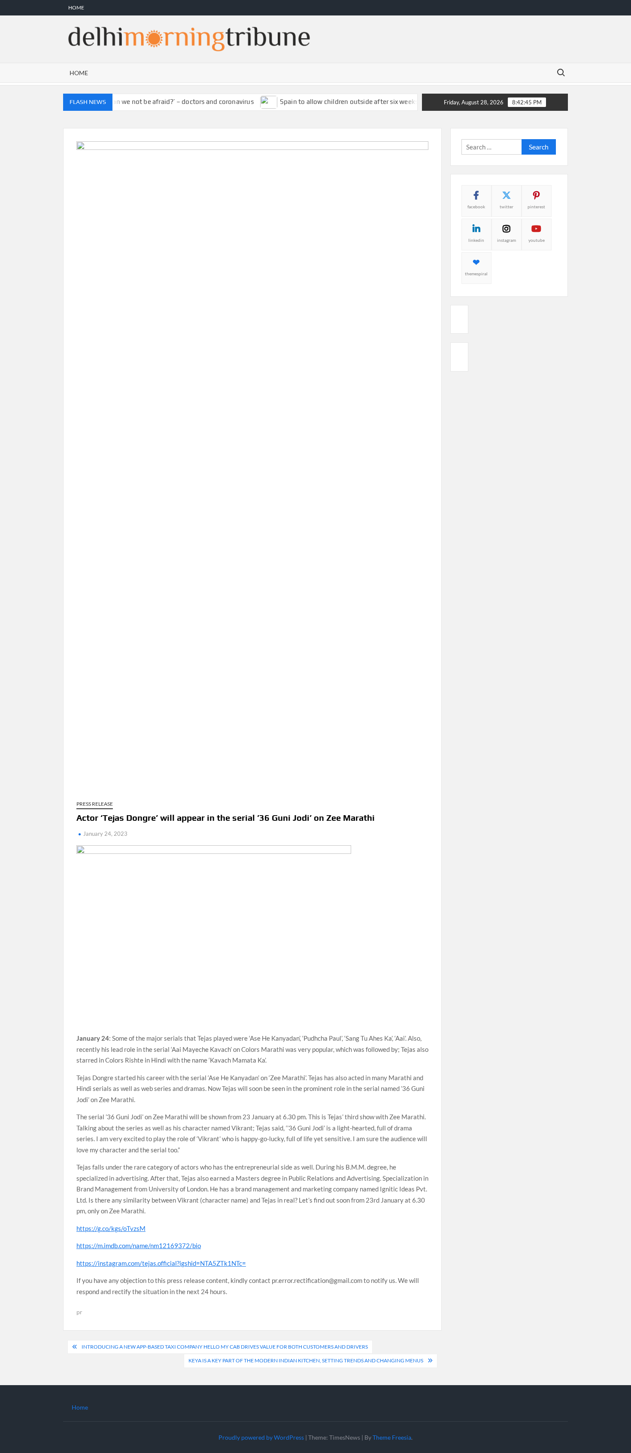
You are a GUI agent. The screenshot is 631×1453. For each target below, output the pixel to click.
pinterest (536, 206)
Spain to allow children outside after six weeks (330, 101)
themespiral (476, 273)
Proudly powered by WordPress (261, 1437)
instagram (506, 240)
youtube (536, 240)
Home (76, 7)
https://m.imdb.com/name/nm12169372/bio (138, 1245)
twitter (506, 206)
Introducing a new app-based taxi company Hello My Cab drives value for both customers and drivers (225, 1346)
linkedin (476, 240)
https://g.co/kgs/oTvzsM (111, 1228)
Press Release (94, 804)
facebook (476, 206)
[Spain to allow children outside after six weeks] (250, 101)
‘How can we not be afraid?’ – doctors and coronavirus (153, 101)
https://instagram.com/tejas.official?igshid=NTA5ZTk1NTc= (161, 1263)
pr (79, 1312)
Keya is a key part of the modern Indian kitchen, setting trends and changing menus (305, 1360)
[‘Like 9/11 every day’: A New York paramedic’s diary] (414, 101)
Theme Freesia (392, 1437)
